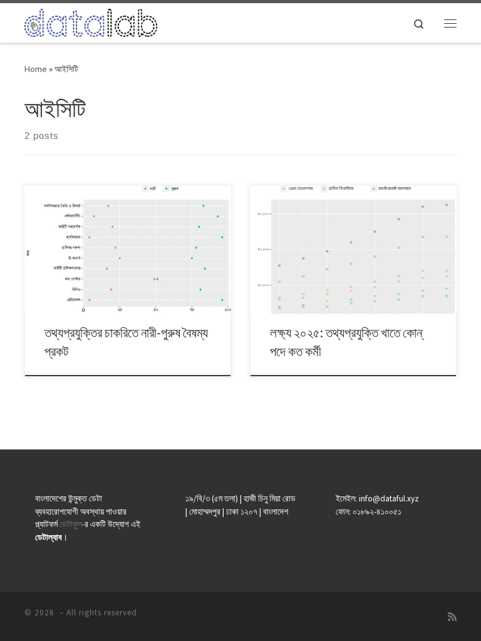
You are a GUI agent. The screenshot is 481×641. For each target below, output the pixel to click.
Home (35, 68)
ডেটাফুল (70, 524)
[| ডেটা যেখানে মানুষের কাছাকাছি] (90, 21)
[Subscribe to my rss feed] (452, 617)
